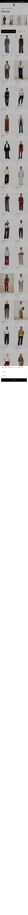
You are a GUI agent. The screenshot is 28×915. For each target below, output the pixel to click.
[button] (6, 5)
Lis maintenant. (20, 1)
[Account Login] (22, 5)
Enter (14, 380)
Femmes (3, 8)
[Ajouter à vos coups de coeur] (12, 55)
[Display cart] (26, 5)
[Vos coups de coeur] (24, 5)
